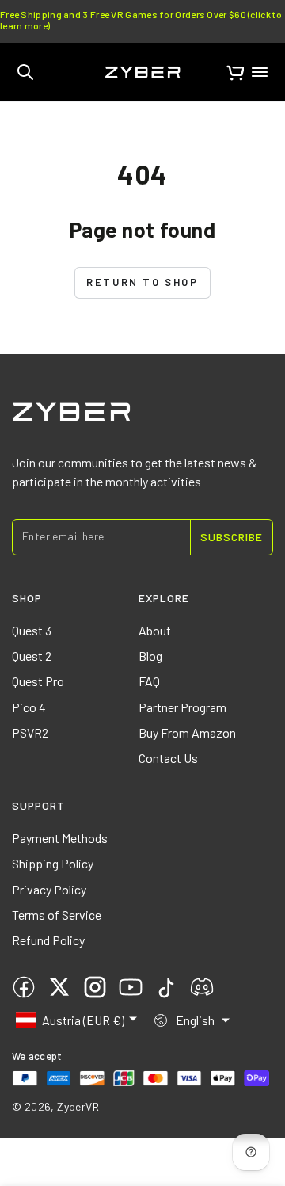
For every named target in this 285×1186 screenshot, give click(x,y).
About (155, 630)
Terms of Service (56, 914)
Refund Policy (48, 940)
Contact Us (168, 757)
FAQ (149, 680)
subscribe (231, 536)
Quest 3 (31, 630)
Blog (150, 655)
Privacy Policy (49, 889)
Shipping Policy (52, 863)
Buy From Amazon (187, 732)
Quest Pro (38, 680)
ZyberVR (78, 1106)
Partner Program (182, 707)
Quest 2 (31, 655)
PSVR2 (30, 732)
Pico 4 (29, 707)
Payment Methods (60, 837)
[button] (25, 72)
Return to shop (142, 282)
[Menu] (259, 72)
